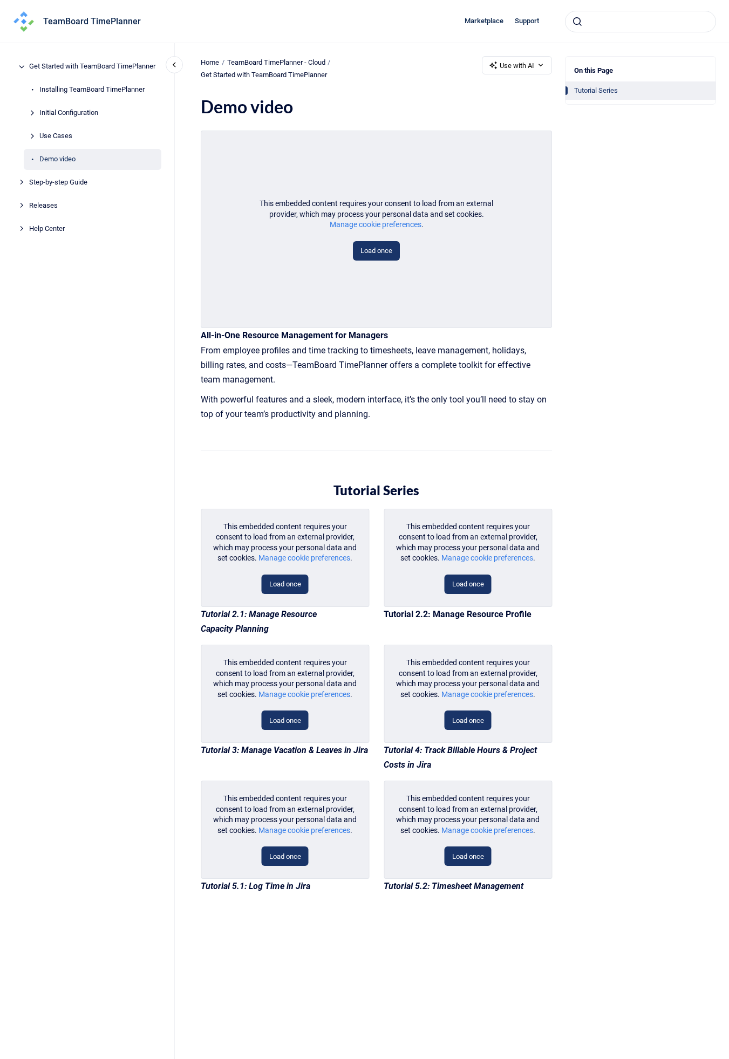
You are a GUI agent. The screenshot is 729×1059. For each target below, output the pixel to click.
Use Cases (55, 136)
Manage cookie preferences (375, 224)
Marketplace (484, 21)
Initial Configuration (68, 113)
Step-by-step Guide (58, 183)
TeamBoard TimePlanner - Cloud (276, 62)
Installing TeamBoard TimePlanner (92, 90)
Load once (376, 251)
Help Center (47, 229)
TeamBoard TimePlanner (92, 21)
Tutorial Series (596, 90)
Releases (43, 206)
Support (527, 21)
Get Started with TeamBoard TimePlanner (92, 67)
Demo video (57, 159)
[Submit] (577, 21)
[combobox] (641, 21)
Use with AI (517, 66)
